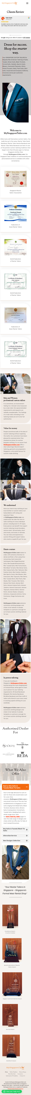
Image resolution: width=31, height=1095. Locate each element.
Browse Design (22, 1072)
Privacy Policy (11, 1088)
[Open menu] (27, 3)
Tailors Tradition (13, 1072)
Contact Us (22, 1076)
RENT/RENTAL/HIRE (13, 816)
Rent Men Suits (11, 1074)
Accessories (20, 1074)
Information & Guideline (12, 1076)
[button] (12, 1091)
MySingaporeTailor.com (12, 444)
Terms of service (19, 1088)
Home (6, 1072)
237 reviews (26, 37)
